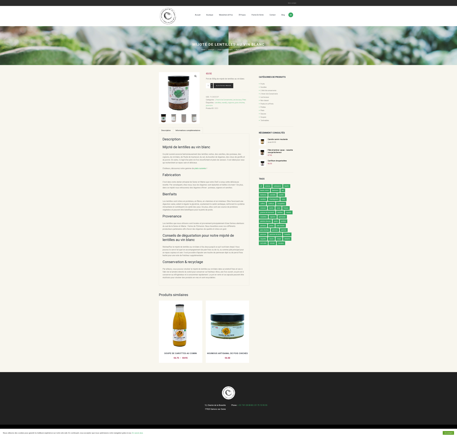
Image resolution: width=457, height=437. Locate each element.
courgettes (281, 203)
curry (278, 208)
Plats (244, 100)
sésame (287, 239)
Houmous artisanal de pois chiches (227, 353)
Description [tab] (166, 130)
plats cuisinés (200, 168)
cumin (271, 208)
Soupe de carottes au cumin (180, 353)
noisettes (263, 217)
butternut (263, 195)
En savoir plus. (137, 433)
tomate (272, 243)
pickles (283, 221)
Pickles (263, 107)
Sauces (263, 114)
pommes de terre (275, 234)
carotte (281, 195)
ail (261, 186)
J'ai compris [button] (448, 433)
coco (283, 199)
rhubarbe (287, 234)
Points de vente (258, 15)
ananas (267, 186)
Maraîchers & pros (226, 15)
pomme (283, 230)
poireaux (263, 225)
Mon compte (292, 3)
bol (283, 190)
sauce (271, 239)
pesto (276, 221)
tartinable (263, 243)
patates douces (265, 221)
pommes (263, 234)
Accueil (197, 15)
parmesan (282, 217)
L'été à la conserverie (268, 90)
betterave (275, 190)
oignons (231, 103)
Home (203, 50)
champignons (273, 199)
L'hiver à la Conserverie (225, 50)
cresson (263, 208)
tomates (281, 243)
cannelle (272, 195)
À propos (242, 15)
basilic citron (264, 190)
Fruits (263, 84)
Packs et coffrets (267, 104)
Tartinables (265, 120)
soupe (279, 239)
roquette (263, 239)
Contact (273, 15)
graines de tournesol (267, 212)
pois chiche (280, 225)
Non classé (265, 100)
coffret (262, 203)
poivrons (209, 105)
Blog (283, 15)
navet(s (224, 103)
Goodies (264, 87)
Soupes (263, 117)
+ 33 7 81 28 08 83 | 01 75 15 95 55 (252, 405)
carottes (218, 103)
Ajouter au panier (223, 85)
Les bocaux (237, 100)
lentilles (280, 212)
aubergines (277, 186)
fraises (286, 208)
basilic (287, 186)
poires (271, 225)
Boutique (209, 15)
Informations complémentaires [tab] (188, 130)
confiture (271, 203)
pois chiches (240, 103)
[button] (195, 76)
